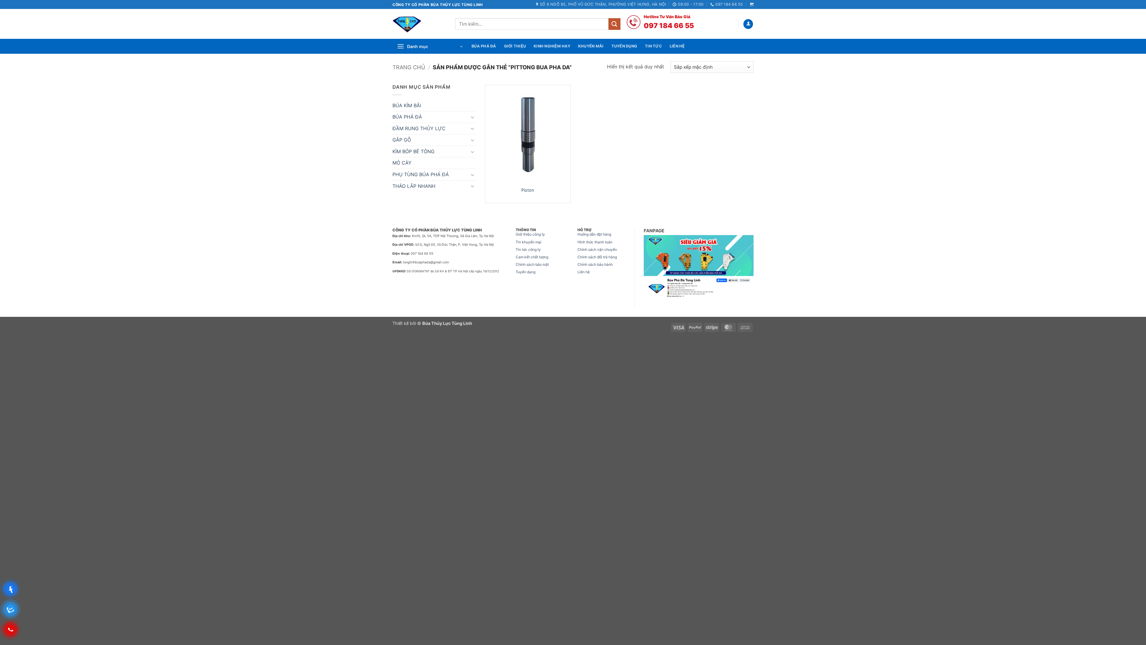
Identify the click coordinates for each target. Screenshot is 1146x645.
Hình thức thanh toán (594, 242)
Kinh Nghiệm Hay (552, 46)
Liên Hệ (677, 46)
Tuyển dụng (525, 272)
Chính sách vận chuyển (597, 249)
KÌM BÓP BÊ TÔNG (413, 151)
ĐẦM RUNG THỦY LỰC (419, 128)
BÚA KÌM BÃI (406, 105)
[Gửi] (614, 24)
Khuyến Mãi (591, 46)
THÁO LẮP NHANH (413, 186)
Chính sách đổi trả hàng (597, 257)
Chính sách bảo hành (595, 264)
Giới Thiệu (515, 46)
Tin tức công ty (528, 249)
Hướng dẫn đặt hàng (594, 234)
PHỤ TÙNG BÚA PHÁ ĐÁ (420, 174)
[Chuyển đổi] (472, 117)
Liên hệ (583, 272)
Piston (527, 190)
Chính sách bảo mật (532, 264)
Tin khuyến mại (528, 242)
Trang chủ (408, 67)
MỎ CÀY (402, 163)
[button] (752, 4)
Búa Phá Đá (484, 46)
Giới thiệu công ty (530, 234)
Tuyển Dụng (624, 46)
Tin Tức (653, 46)
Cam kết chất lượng (532, 257)
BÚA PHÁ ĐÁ (407, 117)
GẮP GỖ (401, 140)
